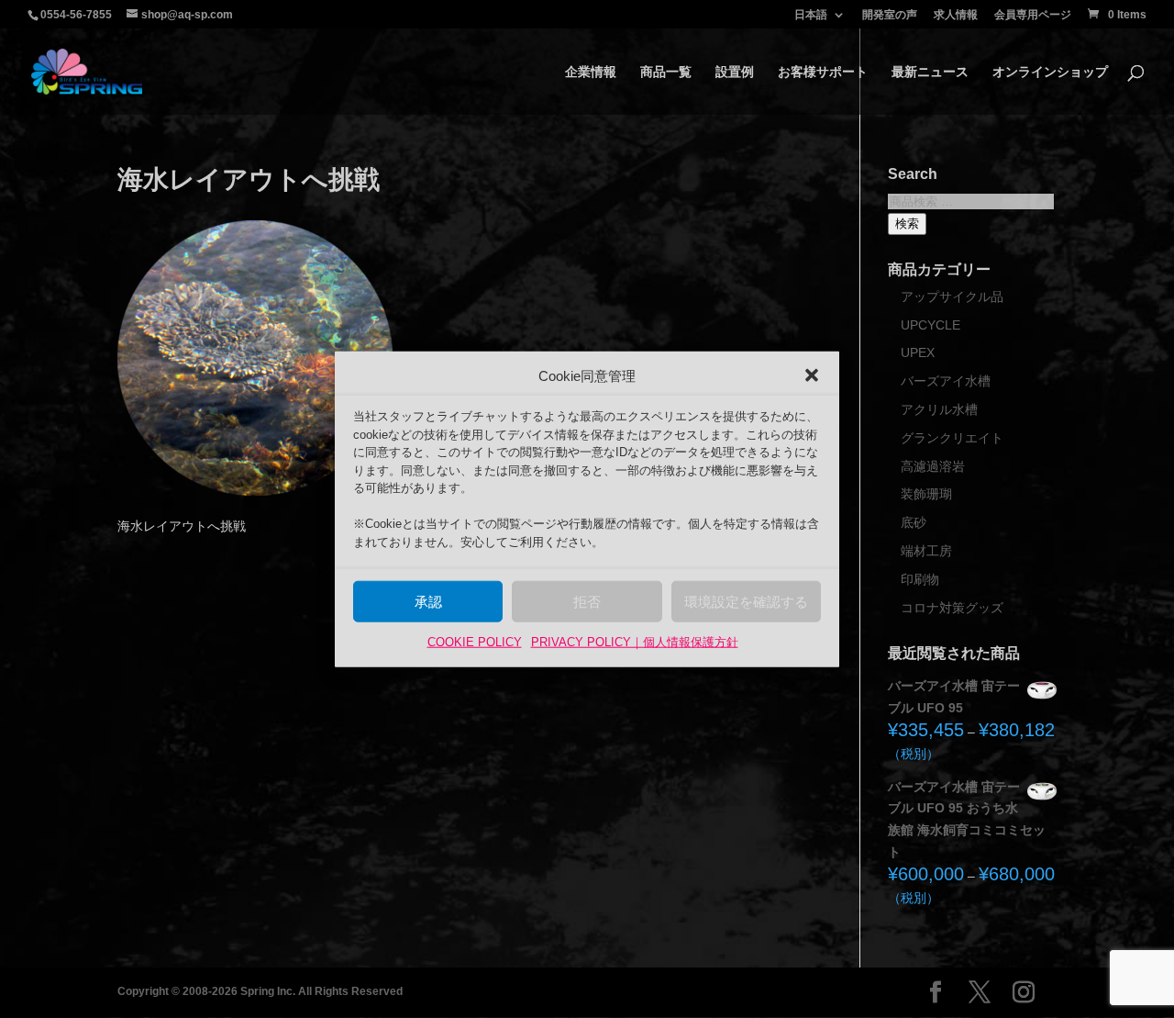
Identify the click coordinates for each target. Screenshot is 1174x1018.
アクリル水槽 (939, 409)
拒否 (587, 602)
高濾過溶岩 (933, 466)
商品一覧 (666, 72)
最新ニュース (930, 72)
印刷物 (920, 579)
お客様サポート (823, 72)
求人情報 (956, 15)
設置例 (734, 72)
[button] (812, 375)
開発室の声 (889, 15)
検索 (907, 223)
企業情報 (590, 72)
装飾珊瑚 (926, 494)
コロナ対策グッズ (952, 607)
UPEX (918, 352)
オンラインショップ (1050, 72)
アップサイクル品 (952, 296)
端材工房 (926, 550)
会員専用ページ (1032, 15)
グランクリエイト (952, 438)
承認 (428, 602)
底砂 (913, 522)
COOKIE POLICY (474, 642)
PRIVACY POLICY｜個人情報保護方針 (634, 642)
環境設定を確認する (746, 602)
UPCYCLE (930, 325)
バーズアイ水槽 (946, 381)
